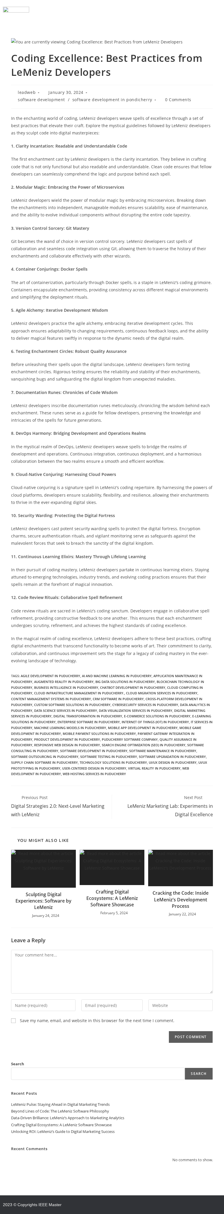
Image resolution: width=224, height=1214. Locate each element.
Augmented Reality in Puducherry (64, 681)
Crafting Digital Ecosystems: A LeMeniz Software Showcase (112, 898)
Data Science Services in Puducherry (65, 710)
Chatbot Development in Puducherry (132, 687)
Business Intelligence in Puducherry (66, 687)
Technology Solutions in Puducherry (113, 762)
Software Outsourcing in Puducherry (44, 756)
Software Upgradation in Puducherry (172, 756)
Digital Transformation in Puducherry (87, 716)
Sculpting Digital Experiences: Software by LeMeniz (43, 901)
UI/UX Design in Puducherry (173, 762)
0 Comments (178, 99)
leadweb (27, 92)
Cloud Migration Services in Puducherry (161, 693)
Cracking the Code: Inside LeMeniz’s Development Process (181, 899)
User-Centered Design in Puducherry (94, 768)
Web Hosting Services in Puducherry (94, 774)
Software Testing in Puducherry (108, 756)
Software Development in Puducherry (93, 751)
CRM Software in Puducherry (118, 699)
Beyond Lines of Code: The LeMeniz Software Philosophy (60, 1111)
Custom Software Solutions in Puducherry (72, 705)
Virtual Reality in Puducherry (154, 768)
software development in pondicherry (112, 99)
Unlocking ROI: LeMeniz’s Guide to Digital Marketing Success (63, 1131)
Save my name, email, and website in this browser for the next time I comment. (97, 1020)
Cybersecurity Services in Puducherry (145, 705)
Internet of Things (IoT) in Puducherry (155, 722)
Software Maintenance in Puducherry (162, 751)
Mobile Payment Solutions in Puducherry (99, 733)
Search (17, 1063)
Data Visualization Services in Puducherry (135, 710)
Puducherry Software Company (130, 739)
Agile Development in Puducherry (50, 676)
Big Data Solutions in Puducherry (125, 681)
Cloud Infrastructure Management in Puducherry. (79, 693)
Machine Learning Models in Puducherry (70, 728)
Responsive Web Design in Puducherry (67, 745)
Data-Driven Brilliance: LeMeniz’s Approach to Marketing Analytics (67, 1117)
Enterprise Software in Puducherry (88, 722)
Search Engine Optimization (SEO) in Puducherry (144, 745)
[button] (125, 11)
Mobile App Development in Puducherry (143, 728)
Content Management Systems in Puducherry (51, 699)
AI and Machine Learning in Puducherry (117, 676)
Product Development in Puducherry (67, 739)
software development (41, 99)
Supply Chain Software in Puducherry (44, 762)
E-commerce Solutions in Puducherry (157, 716)
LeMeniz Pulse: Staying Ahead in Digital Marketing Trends (60, 1104)
